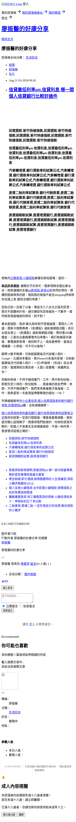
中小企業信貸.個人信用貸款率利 (40, 400)
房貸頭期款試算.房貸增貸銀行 (28, 456)
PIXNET (17, 766)
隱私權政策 (65, 766)
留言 (33, 563)
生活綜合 (32, 57)
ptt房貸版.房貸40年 (40, 290)
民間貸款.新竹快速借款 (24, 438)
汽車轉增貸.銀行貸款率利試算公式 (31, 447)
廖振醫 (5, 542)
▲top (4, 580)
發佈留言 (8, 610)
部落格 (13, 69)
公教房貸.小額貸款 (22, 278)
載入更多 (8, 588)
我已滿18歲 (9, 814)
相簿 (12, 65)
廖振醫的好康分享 (25, 28)
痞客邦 (25, 563)
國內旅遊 (30, 574)
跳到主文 (7, 39)
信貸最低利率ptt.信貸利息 (25, 442)
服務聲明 (39, 770)
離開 (21, 814)
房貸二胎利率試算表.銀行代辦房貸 (31, 451)
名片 (12, 74)
